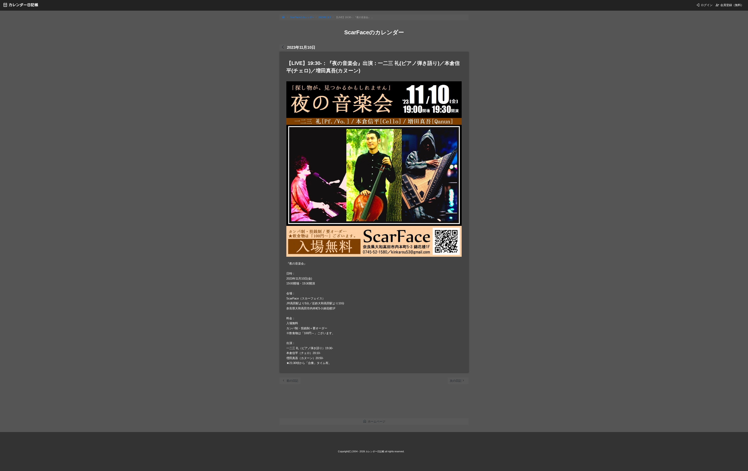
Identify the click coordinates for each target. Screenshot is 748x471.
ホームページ (374, 421)
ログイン (704, 5)
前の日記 (290, 380)
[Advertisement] (350, 402)
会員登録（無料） (729, 5)
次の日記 (457, 380)
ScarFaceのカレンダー (302, 17)
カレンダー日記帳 (20, 5)
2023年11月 (324, 17)
